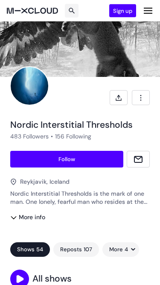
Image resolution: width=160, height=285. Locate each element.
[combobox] (141, 97)
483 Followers (29, 136)
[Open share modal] (119, 97)
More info (32, 217)
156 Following (73, 136)
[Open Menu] (148, 11)
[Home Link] (32, 11)
